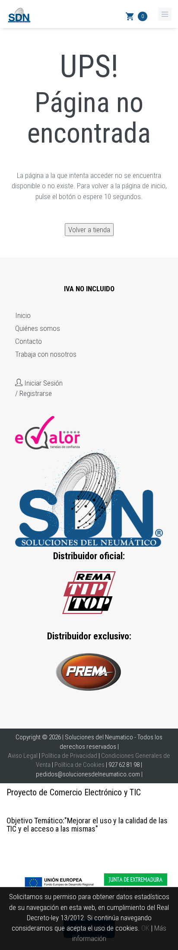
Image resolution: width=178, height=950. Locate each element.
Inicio (23, 315)
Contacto (28, 341)
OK (145, 928)
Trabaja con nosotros (45, 354)
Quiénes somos (37, 328)
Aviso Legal (23, 756)
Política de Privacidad (69, 756)
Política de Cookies (79, 765)
